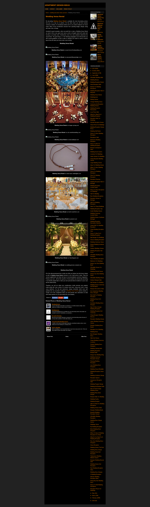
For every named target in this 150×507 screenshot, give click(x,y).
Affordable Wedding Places (97, 277)
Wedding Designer (94, 401)
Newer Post (50, 336)
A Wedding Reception (95, 474)
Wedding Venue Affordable (97, 369)
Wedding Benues (56, 304)
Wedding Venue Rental (59, 21)
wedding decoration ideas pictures (58, 12)
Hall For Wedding (56, 327)
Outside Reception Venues (97, 122)
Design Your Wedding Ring (97, 354)
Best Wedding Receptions (96, 196)
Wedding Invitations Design (97, 375)
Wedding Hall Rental (95, 131)
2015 (93, 68)
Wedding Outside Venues (96, 271)
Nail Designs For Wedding (96, 282)
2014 (93, 500)
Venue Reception (94, 445)
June (93, 75)
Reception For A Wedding (96, 329)
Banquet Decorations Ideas (97, 288)
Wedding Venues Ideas (96, 407)
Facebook (54, 297)
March (94, 495)
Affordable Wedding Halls (96, 77)
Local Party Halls (94, 112)
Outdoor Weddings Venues (97, 248)
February (94, 498)
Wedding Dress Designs (96, 472)
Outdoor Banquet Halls (96, 280)
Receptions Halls (94, 137)
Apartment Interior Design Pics (100, 16)
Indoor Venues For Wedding (97, 156)
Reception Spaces (95, 377)
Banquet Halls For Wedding (97, 396)
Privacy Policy (68, 9)
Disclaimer (59, 9)
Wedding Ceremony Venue (97, 242)
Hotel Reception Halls (95, 84)
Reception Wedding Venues (97, 319)
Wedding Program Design (96, 384)
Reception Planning (56, 315)
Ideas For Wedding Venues (97, 165)
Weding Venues (94, 99)
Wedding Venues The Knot (97, 447)
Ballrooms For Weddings (96, 261)
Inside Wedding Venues (96, 211)
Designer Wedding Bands (96, 410)
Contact (52, 9)
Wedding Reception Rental (97, 82)
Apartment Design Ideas (57, 5)
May (93, 493)
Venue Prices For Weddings (97, 124)
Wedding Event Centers (96, 151)
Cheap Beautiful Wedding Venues (60, 321)
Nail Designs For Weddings (97, 237)
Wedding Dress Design (96, 449)
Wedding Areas (94, 331)
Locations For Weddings (96, 154)
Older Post (83, 336)
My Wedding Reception (96, 426)
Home (46, 9)
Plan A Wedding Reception (97, 258)
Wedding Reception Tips (96, 208)
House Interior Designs (99, 56)
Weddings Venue (94, 424)
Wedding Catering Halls (96, 348)
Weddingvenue (55, 310)
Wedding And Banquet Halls (97, 386)
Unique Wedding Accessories (100, 47)
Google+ (61, 297)
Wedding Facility (94, 399)
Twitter (66, 297)
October (94, 70)
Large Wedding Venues (96, 162)
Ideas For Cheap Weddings (97, 206)
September (95, 73)
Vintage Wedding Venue (96, 101)
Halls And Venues (94, 338)
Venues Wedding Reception (97, 239)
